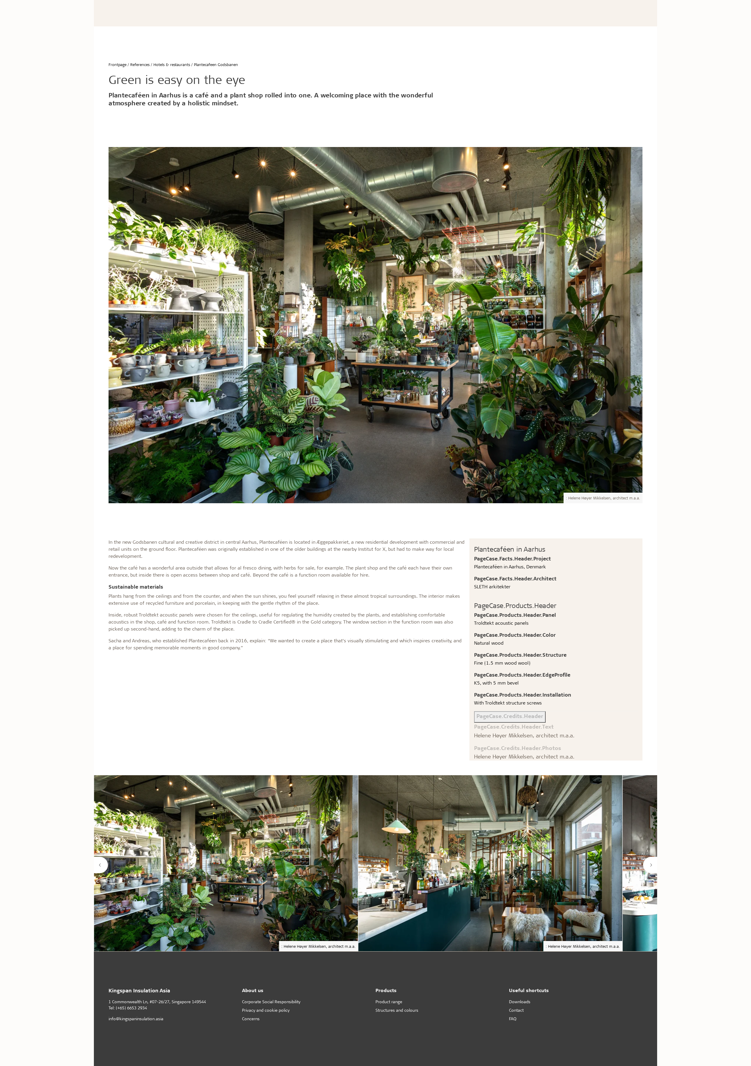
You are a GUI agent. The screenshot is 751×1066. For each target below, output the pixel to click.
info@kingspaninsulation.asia (136, 1018)
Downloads (519, 1001)
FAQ (512, 1018)
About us (252, 990)
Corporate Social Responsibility (271, 1001)
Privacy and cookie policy (266, 1010)
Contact (516, 1010)
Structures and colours (397, 1010)
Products (386, 990)
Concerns (251, 1018)
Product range (389, 1001)
